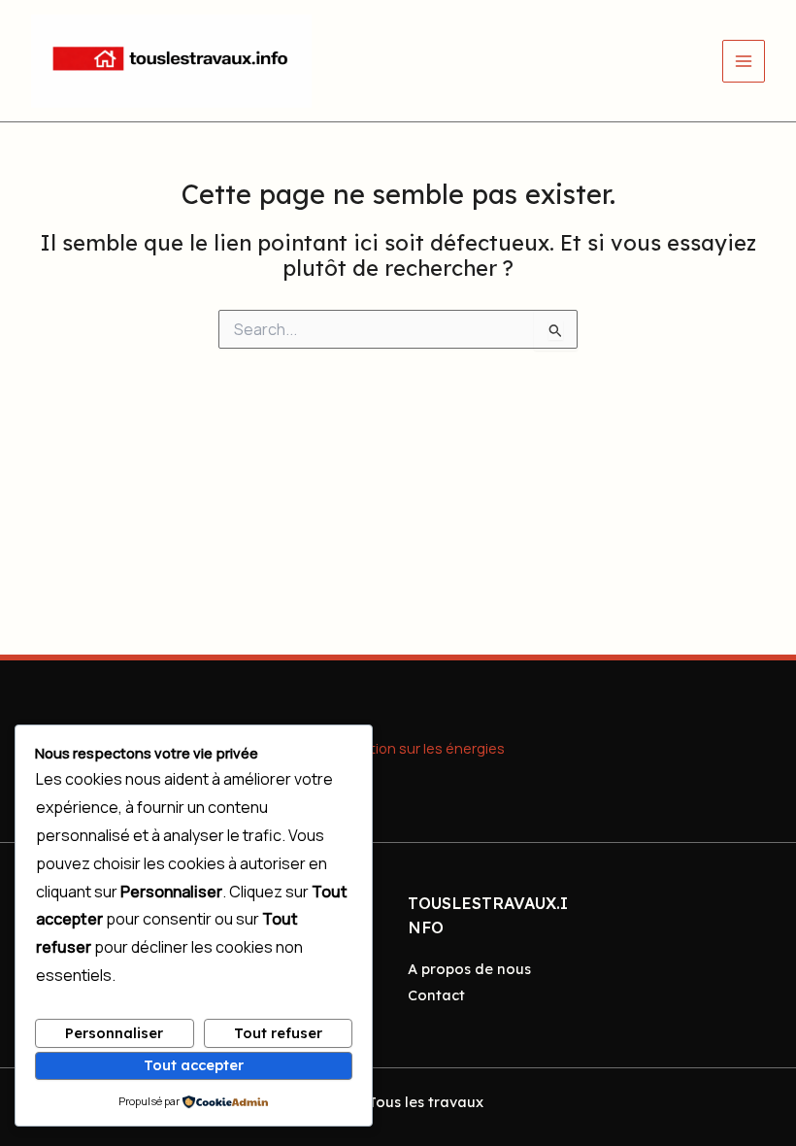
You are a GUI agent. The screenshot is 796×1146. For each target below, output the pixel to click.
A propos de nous (469, 969)
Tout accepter (194, 1065)
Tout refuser (278, 1033)
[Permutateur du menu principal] (743, 61)
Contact (436, 995)
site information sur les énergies (398, 748)
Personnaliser (114, 1033)
